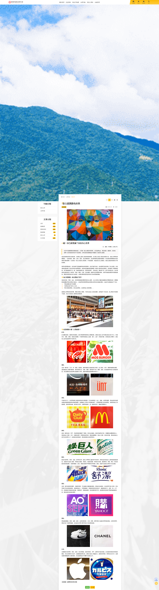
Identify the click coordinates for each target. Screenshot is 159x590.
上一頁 (92, 587)
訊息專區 (68, 2)
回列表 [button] (87, 587)
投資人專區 (90, 2)
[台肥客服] (156, 579)
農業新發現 (43, 229)
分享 (117, 199)
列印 (115, 199)
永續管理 (97, 2)
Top (156, 583)
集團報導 (42, 226)
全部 (41, 223)
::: (60, 196)
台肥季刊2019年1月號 (72, 581)
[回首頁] (16, 2)
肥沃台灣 (42, 208)
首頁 (64, 196)
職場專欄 (42, 232)
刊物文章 (73, 196)
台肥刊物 (82, 2)
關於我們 (61, 2)
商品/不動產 (75, 2)
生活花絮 (42, 238)
